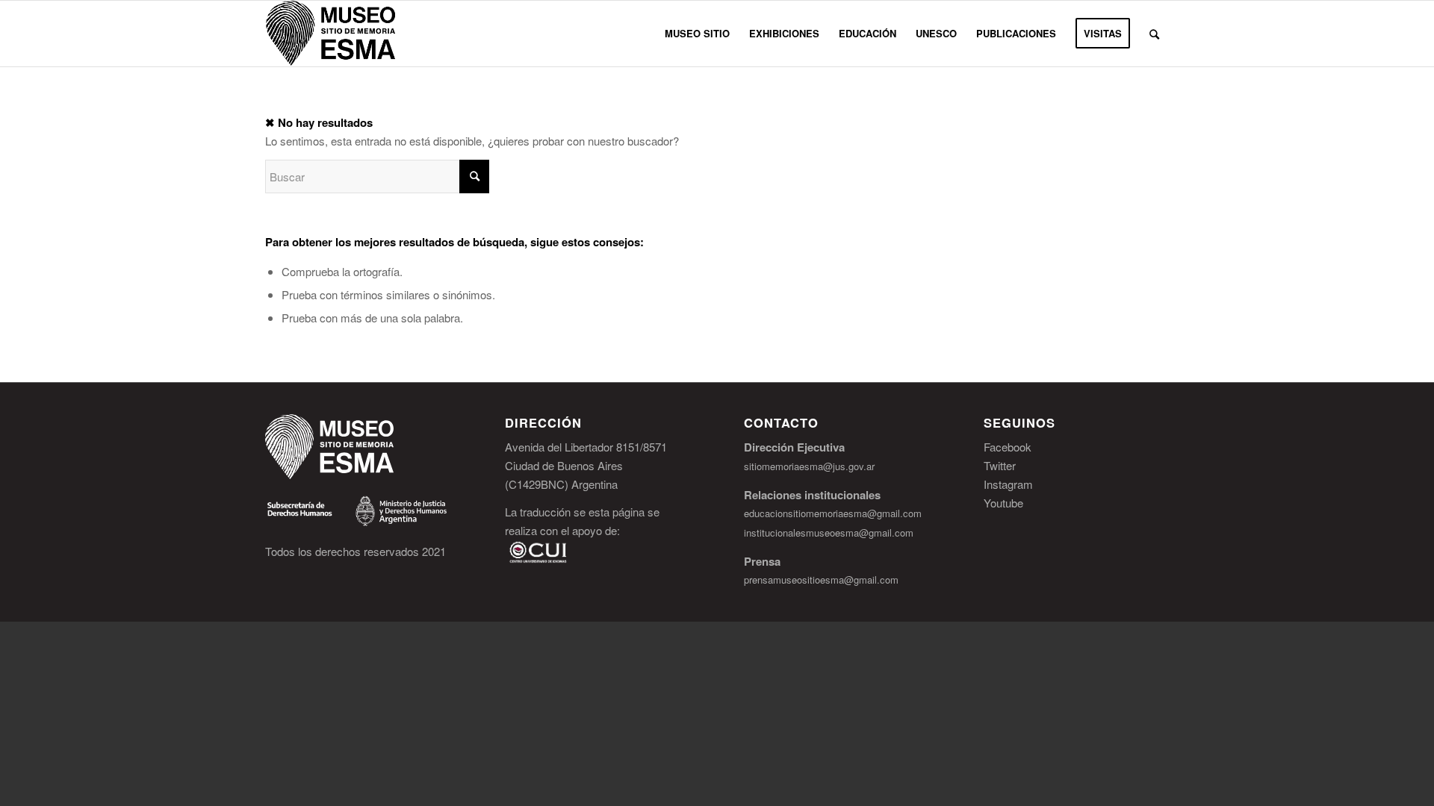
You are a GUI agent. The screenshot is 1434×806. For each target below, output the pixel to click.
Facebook (1007, 446)
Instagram (1008, 484)
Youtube (1003, 502)
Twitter (1000, 465)
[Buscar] (1154, 33)
